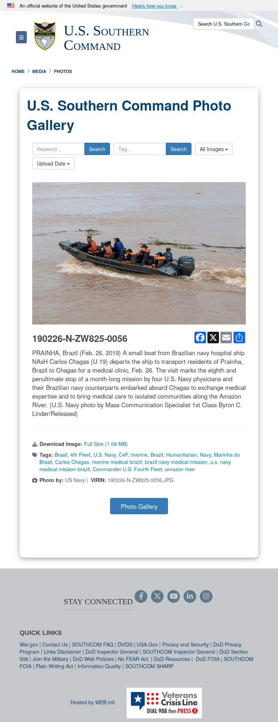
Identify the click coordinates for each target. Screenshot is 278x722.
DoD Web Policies (93, 658)
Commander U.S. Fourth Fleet (127, 469)
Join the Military (50, 658)
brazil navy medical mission (176, 461)
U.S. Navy (104, 454)
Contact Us (55, 644)
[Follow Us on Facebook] (141, 596)
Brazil (157, 454)
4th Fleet (80, 454)
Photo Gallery (139, 506)
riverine (139, 454)
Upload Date (52, 163)
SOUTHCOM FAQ (92, 644)
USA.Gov (147, 644)
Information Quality (99, 666)
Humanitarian (181, 454)
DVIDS (125, 644)
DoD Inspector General (111, 651)
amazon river (180, 469)
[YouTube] (173, 596)
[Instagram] (206, 596)
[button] (158, 6)
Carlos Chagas (72, 461)
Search (97, 148)
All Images (212, 148)
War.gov (29, 644)
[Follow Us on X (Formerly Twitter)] (157, 596)
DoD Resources (172, 658)
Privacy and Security (185, 644)
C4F (123, 454)
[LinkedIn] (190, 596)
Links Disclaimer (62, 651)
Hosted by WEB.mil (92, 702)
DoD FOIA (207, 658)
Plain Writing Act (54, 666)
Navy (205, 454)
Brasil (61, 454)
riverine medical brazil (117, 461)
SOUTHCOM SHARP (149, 666)
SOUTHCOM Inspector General (179, 651)
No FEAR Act (133, 658)
